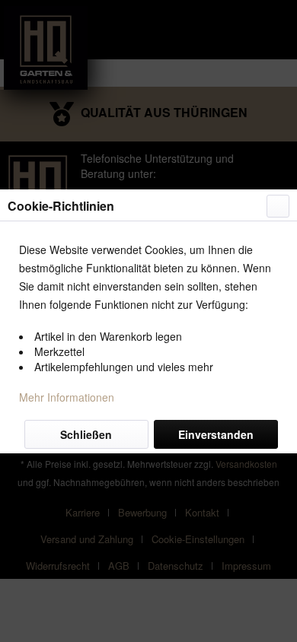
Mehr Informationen (66, 397)
